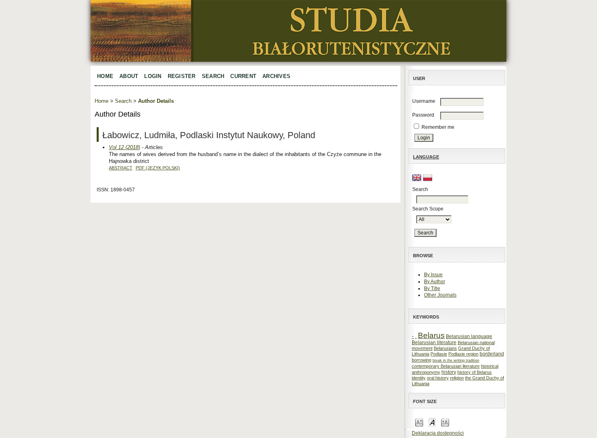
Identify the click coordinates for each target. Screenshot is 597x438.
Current (243, 76)
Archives (276, 76)
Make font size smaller (419, 422)
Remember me (438, 127)
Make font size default (432, 422)
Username (423, 101)
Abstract (120, 167)
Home (105, 76)
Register (182, 76)
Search (213, 76)
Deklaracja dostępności (438, 433)
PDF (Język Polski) (158, 167)
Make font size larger (445, 422)
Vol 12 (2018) (124, 147)
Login (152, 76)
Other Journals (440, 295)
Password (423, 115)
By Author (434, 281)
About (128, 76)
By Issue (433, 275)
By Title (432, 288)
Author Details (156, 101)
